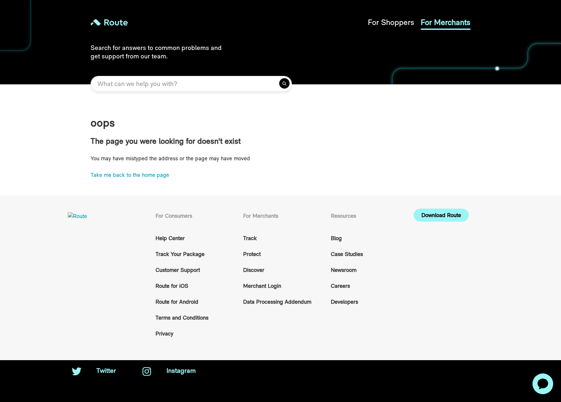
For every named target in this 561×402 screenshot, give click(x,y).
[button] (441, 215)
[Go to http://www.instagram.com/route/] (147, 372)
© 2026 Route (430, 370)
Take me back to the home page (130, 175)
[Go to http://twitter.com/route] (76, 372)
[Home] (185, 22)
